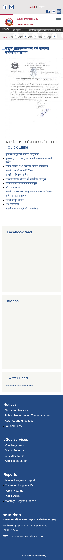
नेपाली (41, 7)
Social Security (14, 450)
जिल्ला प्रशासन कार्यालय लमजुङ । (23, 183)
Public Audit (12, 495)
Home (5, 37)
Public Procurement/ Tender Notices (27, 415)
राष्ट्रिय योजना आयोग (16, 195)
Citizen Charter (14, 455)
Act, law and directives (19, 420)
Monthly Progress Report (20, 501)
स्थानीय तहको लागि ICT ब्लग (20, 170)
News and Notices (16, 410)
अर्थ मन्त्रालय (12, 204)
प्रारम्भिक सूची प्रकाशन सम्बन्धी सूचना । (44, 30)
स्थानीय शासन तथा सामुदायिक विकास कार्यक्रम (29, 191)
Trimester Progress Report (21, 485)
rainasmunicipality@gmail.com (27, 536)
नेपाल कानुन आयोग (15, 200)
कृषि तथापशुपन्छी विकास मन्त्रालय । (23, 154)
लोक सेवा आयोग (13, 187)
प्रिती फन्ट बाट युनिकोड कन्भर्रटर (22, 208)
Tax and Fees (13, 426)
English (32, 7)
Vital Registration (15, 445)
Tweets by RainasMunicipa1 (20, 385)
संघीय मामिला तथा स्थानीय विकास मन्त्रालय (27, 166)
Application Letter (16, 460)
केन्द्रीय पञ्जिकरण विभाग (18, 174)
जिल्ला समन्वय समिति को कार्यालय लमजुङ (26, 179)
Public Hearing (14, 490)
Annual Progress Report (20, 480)
